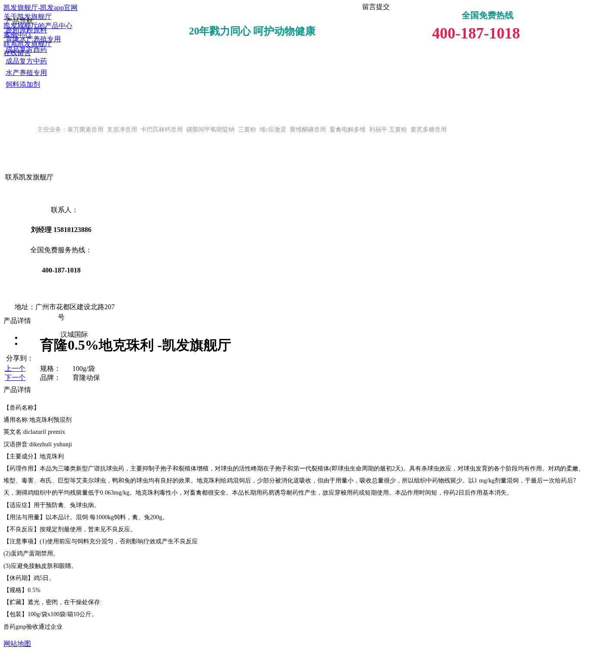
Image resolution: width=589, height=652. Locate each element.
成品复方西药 (26, 49)
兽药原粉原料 (26, 30)
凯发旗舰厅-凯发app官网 (40, 7)
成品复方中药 (26, 61)
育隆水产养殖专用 (33, 39)
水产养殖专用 (26, 72)
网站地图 (17, 643)
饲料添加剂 (23, 84)
